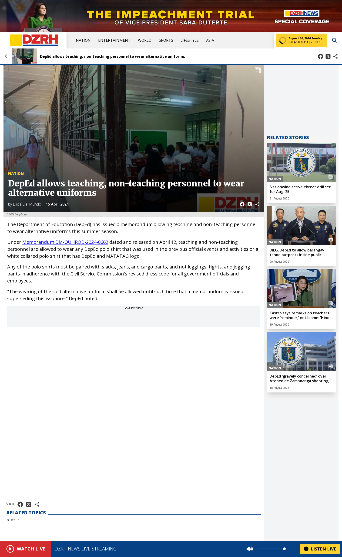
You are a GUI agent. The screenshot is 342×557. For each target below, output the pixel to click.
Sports (166, 40)
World (144, 40)
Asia (210, 40)
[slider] (284, 548)
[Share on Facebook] (320, 56)
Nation (83, 40)
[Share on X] (328, 56)
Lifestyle (190, 40)
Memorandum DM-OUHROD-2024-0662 (65, 242)
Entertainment (114, 40)
